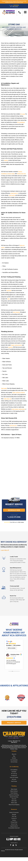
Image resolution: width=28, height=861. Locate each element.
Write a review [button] (11, 648)
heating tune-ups (21, 173)
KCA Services (13, 425)
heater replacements (16, 345)
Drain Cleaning (14, 793)
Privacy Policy (14, 822)
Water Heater (14, 789)
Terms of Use (14, 824)
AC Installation (14, 769)
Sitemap (3, 850)
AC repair (22, 114)
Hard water (4, 388)
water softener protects (18, 392)
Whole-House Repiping (14, 804)
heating (6, 160)
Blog (14, 756)
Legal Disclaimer (14, 826)
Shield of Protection (14, 812)
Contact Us (14, 818)
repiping (10, 347)
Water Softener (14, 791)
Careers (14, 820)
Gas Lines (14, 798)
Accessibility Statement (14, 828)
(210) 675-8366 (14, 517)
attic (9, 299)
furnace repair (10, 173)
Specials (14, 814)
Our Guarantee (14, 760)
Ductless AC (14, 775)
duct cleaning (16, 312)
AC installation (21, 122)
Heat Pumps (14, 781)
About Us (14, 754)
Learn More (4, 550)
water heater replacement (18, 409)
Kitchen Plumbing (14, 796)
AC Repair (14, 771)
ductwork (8, 290)
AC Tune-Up (14, 773)
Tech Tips (14, 816)
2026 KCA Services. (10, 849)
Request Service (14, 722)
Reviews (14, 758)
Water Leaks (14, 802)
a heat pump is (14, 193)
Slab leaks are (7, 398)
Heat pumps (12, 195)
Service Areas (14, 761)
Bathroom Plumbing (14, 795)
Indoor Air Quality (14, 777)
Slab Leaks (14, 800)
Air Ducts (14, 779)
